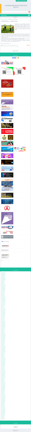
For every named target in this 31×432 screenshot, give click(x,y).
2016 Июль (3, 295)
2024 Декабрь (3, 398)
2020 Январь (3, 338)
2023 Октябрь (3, 384)
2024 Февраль (3, 388)
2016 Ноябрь (3, 299)
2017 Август (3, 308)
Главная (2, 19)
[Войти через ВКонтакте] (14, 57)
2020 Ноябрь (3, 348)
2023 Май (3, 379)
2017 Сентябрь (4, 309)
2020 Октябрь (3, 347)
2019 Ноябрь (3, 336)
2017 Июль (3, 307)
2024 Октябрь (3, 396)
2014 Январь (3, 273)
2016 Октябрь (3, 298)
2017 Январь (3, 301)
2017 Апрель (3, 304)
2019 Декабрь (3, 337)
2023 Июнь (3, 380)
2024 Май (3, 391)
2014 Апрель (3, 275)
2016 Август (3, 296)
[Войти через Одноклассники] (18, 57)
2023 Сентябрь (4, 383)
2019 (4, 19)
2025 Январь (3, 399)
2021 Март (3, 352)
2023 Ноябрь (3, 385)
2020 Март (3, 340)
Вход (17, 51)
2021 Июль (3, 356)
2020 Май (3, 342)
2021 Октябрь (3, 359)
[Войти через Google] (17, 57)
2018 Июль (3, 319)
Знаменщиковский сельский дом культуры (7, 45)
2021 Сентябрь (4, 358)
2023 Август (3, 382)
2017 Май (3, 305)
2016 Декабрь (3, 300)
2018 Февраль (3, 314)
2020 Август (3, 345)
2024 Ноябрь (3, 397)
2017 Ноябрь (3, 311)
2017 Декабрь (3, 312)
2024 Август (3, 394)
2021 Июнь (3, 355)
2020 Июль (3, 344)
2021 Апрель (3, 353)
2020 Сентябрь (4, 346)
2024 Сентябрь (4, 395)
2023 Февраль (3, 376)
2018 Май (3, 317)
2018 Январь (3, 313)
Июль (6, 19)
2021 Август (3, 357)
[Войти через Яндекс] (15, 57)
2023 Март (3, 377)
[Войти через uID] (12, 57)
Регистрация (14, 51)
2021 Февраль (3, 351)
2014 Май (3, 276)
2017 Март (3, 303)
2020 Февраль (3, 339)
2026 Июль (3, 418)
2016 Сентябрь (4, 297)
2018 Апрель (3, 316)
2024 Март (3, 389)
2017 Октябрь (3, 310)
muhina (16, 45)
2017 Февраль (3, 302)
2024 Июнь (3, 392)
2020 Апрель (3, 341)
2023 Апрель (3, 378)
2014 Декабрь (3, 278)
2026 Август (3, 419)
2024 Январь (3, 387)
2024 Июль (3, 393)
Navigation (4, 15)
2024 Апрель (3, 390)
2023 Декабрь (3, 386)
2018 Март (3, 315)
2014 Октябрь (3, 277)
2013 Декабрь (3, 272)
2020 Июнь (3, 343)
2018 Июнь (3, 318)
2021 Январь (3, 350)
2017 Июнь (3, 306)
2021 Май (3, 354)
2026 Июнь (3, 417)
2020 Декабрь (3, 349)
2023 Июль (3, 381)
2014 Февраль (3, 274)
